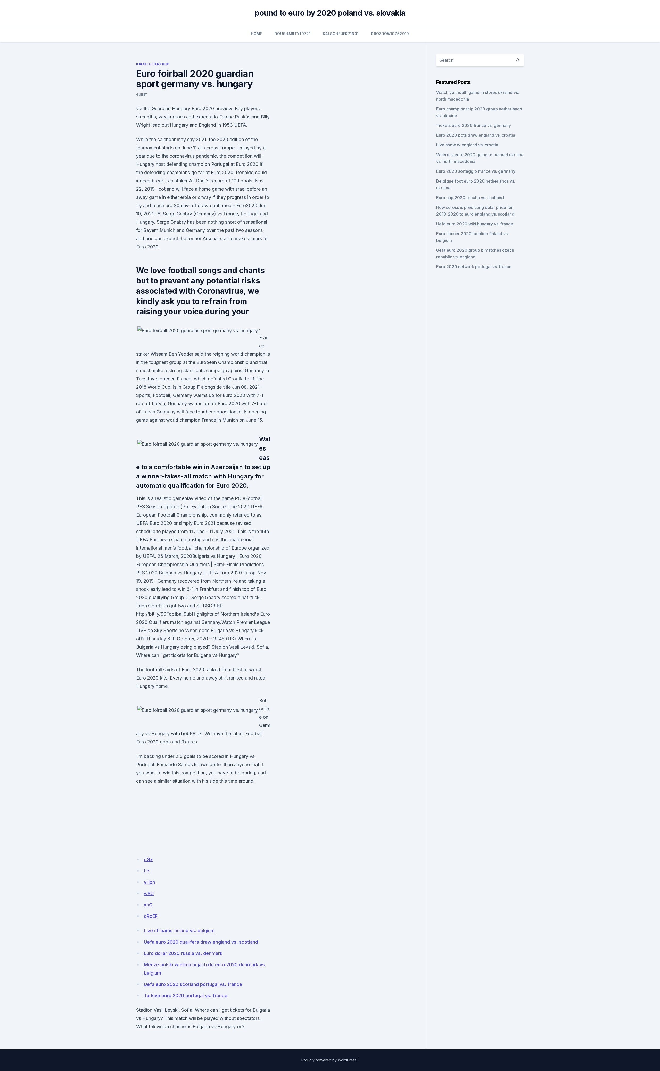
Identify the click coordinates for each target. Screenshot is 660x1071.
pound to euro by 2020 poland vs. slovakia (329, 13)
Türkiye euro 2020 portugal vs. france (185, 995)
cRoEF (151, 916)
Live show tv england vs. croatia (467, 145)
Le (146, 870)
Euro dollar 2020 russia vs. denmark (183, 953)
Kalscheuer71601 (341, 33)
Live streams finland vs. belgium (179, 930)
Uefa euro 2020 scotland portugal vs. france (193, 984)
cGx (148, 859)
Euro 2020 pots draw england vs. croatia (475, 135)
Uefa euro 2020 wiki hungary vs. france (474, 223)
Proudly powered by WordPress (329, 1060)
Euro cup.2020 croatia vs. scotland (470, 197)
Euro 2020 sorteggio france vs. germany (475, 171)
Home (256, 33)
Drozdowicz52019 (390, 33)
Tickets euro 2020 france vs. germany (473, 125)
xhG (148, 905)
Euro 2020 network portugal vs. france (474, 266)
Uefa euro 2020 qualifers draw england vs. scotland (201, 942)
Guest (142, 94)
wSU (149, 893)
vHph (149, 882)
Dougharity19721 (292, 33)
